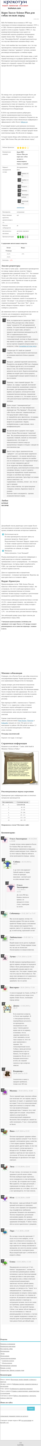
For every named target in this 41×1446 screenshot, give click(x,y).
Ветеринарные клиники (8, 1365)
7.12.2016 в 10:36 (21, 890)
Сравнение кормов (8, 1361)
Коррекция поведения (7, 1346)
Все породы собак (6, 1349)
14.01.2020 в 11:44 (24, 1261)
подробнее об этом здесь (27, 346)
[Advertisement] (16, 80)
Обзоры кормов (7, 1363)
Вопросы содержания (7, 1344)
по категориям (26, 1420)
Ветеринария (4, 1351)
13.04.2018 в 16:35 (21, 1007)
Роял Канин (22, 720)
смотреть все (20, 207)
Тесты (2, 1353)
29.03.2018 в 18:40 (26, 1091)
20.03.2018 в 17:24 (27, 987)
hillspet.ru (24, 122)
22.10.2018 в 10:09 (23, 1197)
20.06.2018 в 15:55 (20, 1073)
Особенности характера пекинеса (21, 1389)
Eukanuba (4, 723)
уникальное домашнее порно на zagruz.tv (14, 1416)
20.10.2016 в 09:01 (22, 863)
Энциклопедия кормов (8, 1358)
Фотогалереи (4, 1356)
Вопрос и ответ (5, 1368)
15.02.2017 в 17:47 (28, 913)
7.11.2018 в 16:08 (22, 1231)
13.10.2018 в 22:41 (23, 1166)
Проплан (30, 720)
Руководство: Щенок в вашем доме (12, 1370)
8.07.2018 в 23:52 (22, 1131)
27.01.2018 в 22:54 (24, 956)
